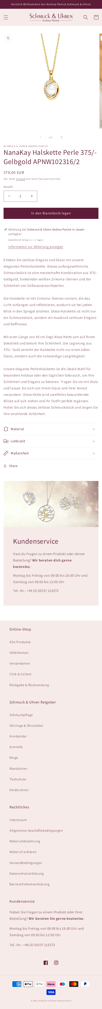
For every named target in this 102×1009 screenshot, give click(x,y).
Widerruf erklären (23, 852)
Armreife (16, 747)
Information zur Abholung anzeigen (35, 247)
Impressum (18, 820)
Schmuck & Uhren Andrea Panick (55, 1000)
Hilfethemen (19, 653)
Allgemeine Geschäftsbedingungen (36, 830)
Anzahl (8, 187)
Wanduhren (18, 768)
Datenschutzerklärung (26, 873)
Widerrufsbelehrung (24, 841)
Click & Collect (20, 674)
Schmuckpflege (21, 715)
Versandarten (19, 663)
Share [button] (13, 466)
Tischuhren (18, 779)
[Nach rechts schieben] (61, 137)
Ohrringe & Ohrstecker (26, 725)
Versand (20, 178)
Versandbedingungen (25, 863)
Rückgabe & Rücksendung (29, 685)
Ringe (13, 757)
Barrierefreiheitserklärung (29, 884)
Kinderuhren (19, 790)
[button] (6, 17)
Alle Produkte (20, 642)
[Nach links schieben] (40, 137)
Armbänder (18, 736)
